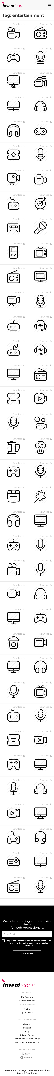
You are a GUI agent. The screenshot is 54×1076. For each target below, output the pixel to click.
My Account (27, 997)
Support (27, 1028)
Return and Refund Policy (27, 1039)
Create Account (27, 1000)
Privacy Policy (27, 1035)
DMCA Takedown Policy (27, 1042)
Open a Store (27, 1013)
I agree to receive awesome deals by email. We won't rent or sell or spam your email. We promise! (29, 943)
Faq (27, 1031)
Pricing (27, 1009)
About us (27, 1024)
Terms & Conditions (27, 1073)
